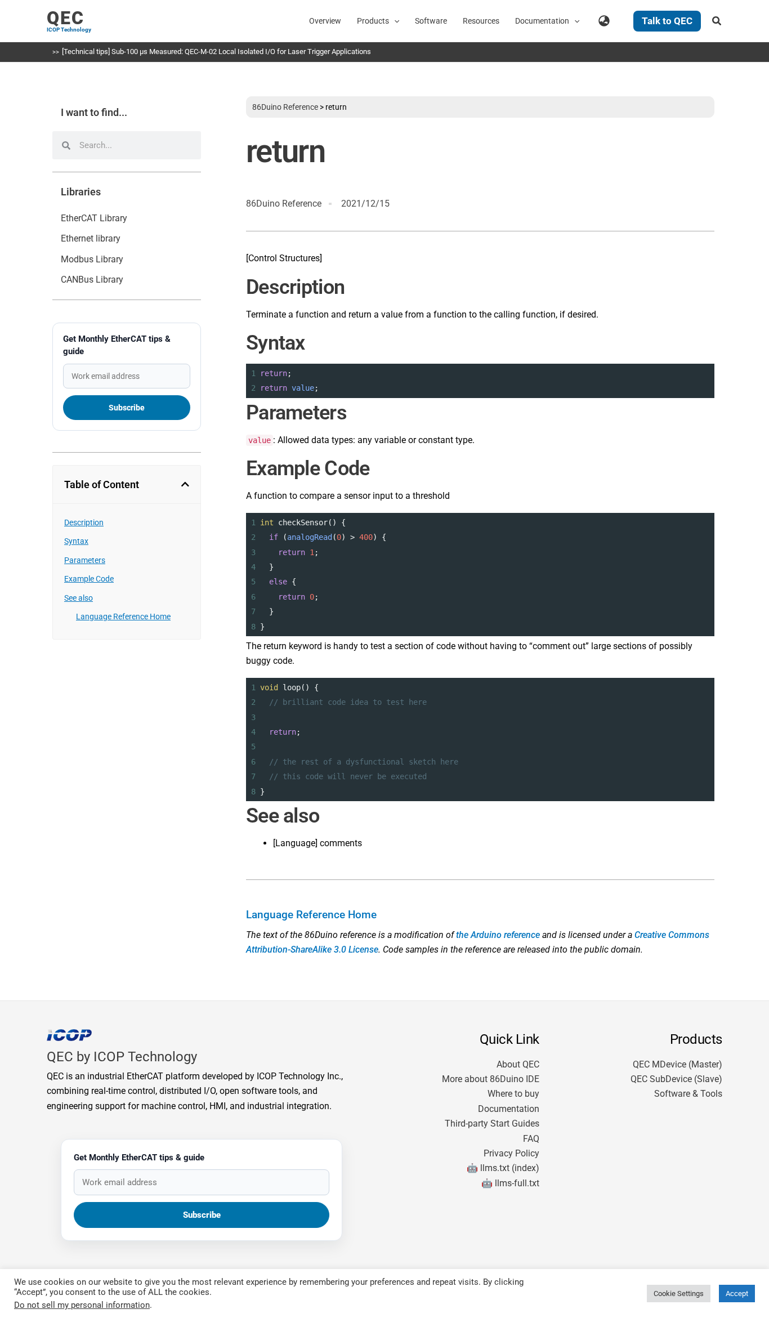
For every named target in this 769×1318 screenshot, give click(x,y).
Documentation (508, 1108)
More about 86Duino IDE (490, 1079)
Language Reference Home (123, 616)
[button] (394, 21)
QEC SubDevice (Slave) (676, 1079)
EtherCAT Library (94, 218)
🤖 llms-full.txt (510, 1183)
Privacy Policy (511, 1153)
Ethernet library (90, 238)
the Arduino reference (498, 935)
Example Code (89, 578)
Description (84, 522)
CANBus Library (92, 279)
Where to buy (513, 1093)
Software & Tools (688, 1093)
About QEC (518, 1064)
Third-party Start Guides (492, 1123)
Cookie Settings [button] (679, 1293)
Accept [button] (737, 1293)
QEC (65, 18)
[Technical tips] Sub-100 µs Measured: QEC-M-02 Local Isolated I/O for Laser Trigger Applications (216, 51)
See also (78, 597)
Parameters (84, 560)
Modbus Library (92, 259)
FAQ (531, 1138)
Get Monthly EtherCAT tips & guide (117, 345)
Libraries (81, 192)
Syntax (76, 541)
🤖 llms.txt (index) (503, 1168)
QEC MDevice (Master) (677, 1064)
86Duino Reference (285, 106)
